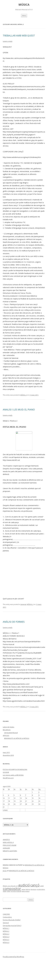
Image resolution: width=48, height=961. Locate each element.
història (28, 889)
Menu (24, 15)
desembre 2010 (8, 755)
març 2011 (6, 752)
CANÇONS (6, 914)
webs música (25, 891)
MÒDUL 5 (6, 940)
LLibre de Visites (8, 727)
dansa (23, 889)
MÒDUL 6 (6, 942)
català (42, 886)
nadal (4, 891)
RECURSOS (6, 730)
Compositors (7, 917)
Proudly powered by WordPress (13, 957)
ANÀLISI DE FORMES (14, 621)
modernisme (41, 889)
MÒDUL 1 (6, 928)
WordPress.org (8, 778)
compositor (12, 888)
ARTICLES (6, 735)
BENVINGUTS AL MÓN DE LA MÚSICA (16, 738)
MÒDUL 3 (6, 934)
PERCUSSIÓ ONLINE (9, 845)
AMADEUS (6, 840)
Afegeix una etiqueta (9, 886)
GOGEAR (6, 772)
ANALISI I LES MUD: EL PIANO (19, 409)
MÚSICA (24, 4)
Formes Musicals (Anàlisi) (11, 920)
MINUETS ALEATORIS (10, 851)
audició (24, 885)
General (23, 604)
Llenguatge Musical (11, 733)
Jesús (5, 871)
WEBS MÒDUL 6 (8, 842)
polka (8, 891)
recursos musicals (15, 891)
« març (5, 810)
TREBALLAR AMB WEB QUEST (19, 35)
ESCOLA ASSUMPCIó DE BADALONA (15, 769)
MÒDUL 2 (23, 395)
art (17, 886)
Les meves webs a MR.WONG (13, 775)
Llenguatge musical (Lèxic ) (12, 925)
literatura (33, 889)
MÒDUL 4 (6, 937)
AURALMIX (6, 848)
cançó (34, 885)
